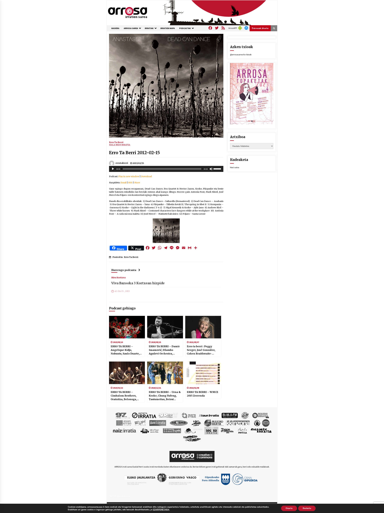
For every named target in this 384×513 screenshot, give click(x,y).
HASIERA (115, 28)
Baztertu (307, 508)
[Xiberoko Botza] (242, 430)
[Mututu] (211, 168)
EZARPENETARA (161, 509)
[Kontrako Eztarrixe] (257, 422)
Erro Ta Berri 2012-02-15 (134, 152)
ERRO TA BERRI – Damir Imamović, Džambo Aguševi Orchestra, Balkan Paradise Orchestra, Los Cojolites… (165, 350)
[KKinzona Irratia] (238, 422)
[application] (166, 169)
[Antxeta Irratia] (144, 415)
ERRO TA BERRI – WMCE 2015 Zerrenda (202, 394)
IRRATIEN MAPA (167, 28)
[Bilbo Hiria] (229, 415)
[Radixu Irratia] (193, 430)
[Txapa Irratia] (227, 430)
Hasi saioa (234, 167)
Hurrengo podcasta (123, 270)
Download (146, 176)
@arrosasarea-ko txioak (241, 54)
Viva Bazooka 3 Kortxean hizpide (138, 283)
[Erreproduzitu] (112, 168)
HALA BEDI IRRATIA (119, 145)
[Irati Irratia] (196, 422)
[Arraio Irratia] (168, 415)
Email (123, 182)
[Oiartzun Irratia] (150, 430)
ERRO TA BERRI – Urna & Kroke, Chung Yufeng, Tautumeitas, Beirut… (165, 396)
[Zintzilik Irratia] (192, 438)
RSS (130, 182)
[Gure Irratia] (158, 422)
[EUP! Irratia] (140, 422)
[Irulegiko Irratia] (214, 422)
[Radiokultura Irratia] (172, 430)
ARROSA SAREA (131, 28)
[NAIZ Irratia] (124, 430)
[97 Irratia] (123, 415)
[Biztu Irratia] (245, 415)
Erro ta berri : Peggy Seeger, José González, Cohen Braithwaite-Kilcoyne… (201, 350)
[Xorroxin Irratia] (261, 430)
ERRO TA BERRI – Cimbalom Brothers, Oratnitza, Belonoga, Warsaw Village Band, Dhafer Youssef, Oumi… (125, 396)
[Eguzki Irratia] (260, 415)
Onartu (289, 508)
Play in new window (128, 176)
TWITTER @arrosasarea (119, 496)
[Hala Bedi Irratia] (178, 422)
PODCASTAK (185, 28)
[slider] (217, 168)
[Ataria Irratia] (189, 415)
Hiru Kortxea (118, 277)
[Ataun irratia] (208, 415)
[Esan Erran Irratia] (123, 422)
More (137, 182)
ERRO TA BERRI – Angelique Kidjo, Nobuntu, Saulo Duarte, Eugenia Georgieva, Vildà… (125, 350)
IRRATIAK (149, 28)
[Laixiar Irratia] (266, 422)
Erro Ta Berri (116, 142)
